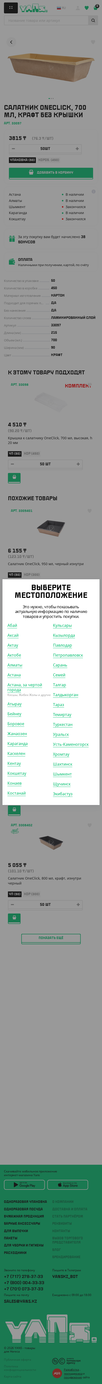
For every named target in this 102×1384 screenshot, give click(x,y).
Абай (12, 625)
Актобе (14, 655)
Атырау (14, 704)
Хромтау (61, 754)
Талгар (59, 685)
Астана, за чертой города (24, 687)
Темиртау (62, 714)
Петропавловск (68, 655)
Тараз (58, 704)
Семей (59, 675)
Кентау (14, 763)
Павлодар (62, 645)
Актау (12, 645)
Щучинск (62, 784)
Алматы (14, 665)
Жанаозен (17, 733)
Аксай (13, 635)
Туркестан (63, 724)
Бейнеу (14, 714)
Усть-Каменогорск (71, 744)
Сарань (60, 665)
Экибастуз (63, 794)
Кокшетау (16, 773)
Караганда (17, 743)
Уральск (61, 734)
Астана (14, 675)
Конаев (14, 783)
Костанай (16, 793)
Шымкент (62, 774)
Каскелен (16, 753)
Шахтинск (62, 764)
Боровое (15, 723)
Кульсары (62, 625)
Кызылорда (64, 635)
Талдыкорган (65, 694)
